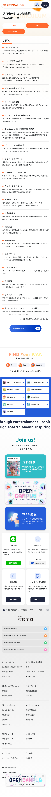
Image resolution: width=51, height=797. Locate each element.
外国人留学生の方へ (37, 390)
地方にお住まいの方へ (13, 390)
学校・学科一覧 (31, 686)
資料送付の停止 (7, 744)
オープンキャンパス (8, 662)
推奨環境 (29, 758)
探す (12, 365)
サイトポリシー (31, 753)
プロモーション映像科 (36, 610)
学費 (27, 667)
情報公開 (4, 691)
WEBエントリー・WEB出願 (35, 672)
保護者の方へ (11, 397)
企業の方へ (10, 404)
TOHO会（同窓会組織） (9, 772)
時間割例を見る (18, 328)
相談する (39, 365)
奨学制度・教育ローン (9, 672)
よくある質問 (30, 734)
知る (24, 365)
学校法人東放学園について (10, 686)
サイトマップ (6, 753)
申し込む (13, 599)
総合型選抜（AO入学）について (12, 667)
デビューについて (31, 677)
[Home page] (4, 610)
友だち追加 (13, 563)
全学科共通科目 (13, 31)
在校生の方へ (35, 404)
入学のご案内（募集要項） (34, 662)
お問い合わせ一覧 (7, 739)
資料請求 (29, 739)
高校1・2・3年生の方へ (14, 382)
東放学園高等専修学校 (9, 767)
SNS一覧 (29, 696)
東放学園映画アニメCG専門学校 (17, 610)
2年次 (37, 25)
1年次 (14, 25)
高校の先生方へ (35, 397)
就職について (6, 677)
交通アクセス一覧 (7, 734)
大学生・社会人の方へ (37, 382)
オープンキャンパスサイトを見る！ (25, 784)
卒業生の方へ (11, 412)
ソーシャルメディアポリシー (11, 758)
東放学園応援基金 (31, 691)
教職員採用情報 (7, 696)
